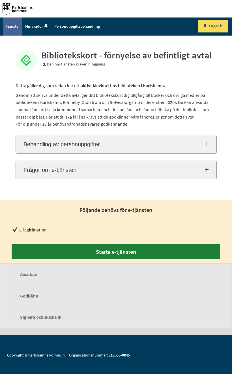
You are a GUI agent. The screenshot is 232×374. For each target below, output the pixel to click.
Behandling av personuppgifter (61, 144)
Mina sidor (34, 26)
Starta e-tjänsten (116, 251)
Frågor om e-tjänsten (49, 170)
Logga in (213, 25)
